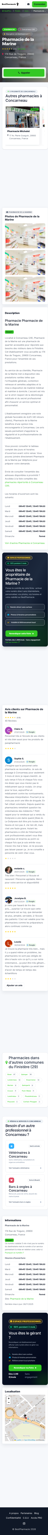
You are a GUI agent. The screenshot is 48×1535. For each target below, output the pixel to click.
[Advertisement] (24, 178)
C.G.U (26, 1517)
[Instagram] (24, 1523)
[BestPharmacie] (11, 4)
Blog (36, 1513)
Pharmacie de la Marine (22, 1298)
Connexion (39, 4)
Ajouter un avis (14, 985)
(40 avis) (21, 49)
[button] (25, 1416)
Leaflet (18, 1440)
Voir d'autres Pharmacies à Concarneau (25, 543)
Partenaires (26, 1513)
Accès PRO (36, 1517)
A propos (14, 1513)
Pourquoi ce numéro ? (14, 1252)
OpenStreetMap (29, 1440)
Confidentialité (13, 1517)
